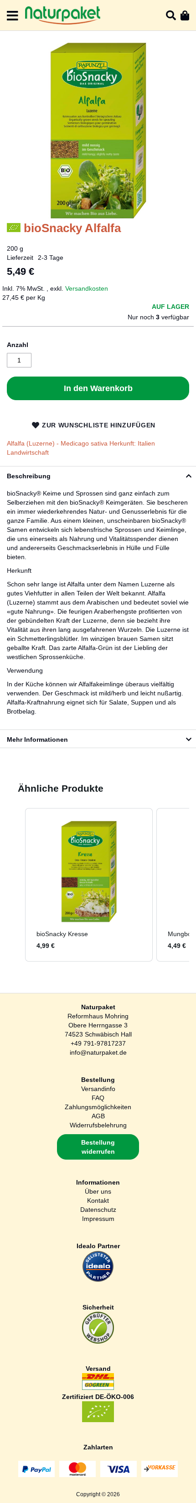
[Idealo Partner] (98, 1280)
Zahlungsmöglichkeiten (98, 1107)
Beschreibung (29, 476)
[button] (16, 884)
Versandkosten (86, 288)
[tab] (98, 475)
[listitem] (89, 885)
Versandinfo (98, 1088)
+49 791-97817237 (98, 1043)
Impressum (98, 1218)
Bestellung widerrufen (98, 1147)
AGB (98, 1116)
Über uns (98, 1191)
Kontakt (98, 1200)
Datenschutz (98, 1209)
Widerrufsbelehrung (98, 1125)
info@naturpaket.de (98, 1052)
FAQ (98, 1097)
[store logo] (62, 15)
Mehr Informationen (37, 739)
